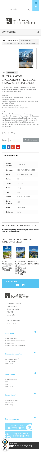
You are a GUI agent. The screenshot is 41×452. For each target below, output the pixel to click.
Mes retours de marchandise (15, 341)
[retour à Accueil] (4, 40)
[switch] (5, 448)
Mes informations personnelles (16, 345)
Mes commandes (11, 338)
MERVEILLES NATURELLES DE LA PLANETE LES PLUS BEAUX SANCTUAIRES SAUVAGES (20, 268)
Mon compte (10, 333)
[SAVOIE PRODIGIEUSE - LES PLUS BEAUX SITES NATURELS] (7, 252)
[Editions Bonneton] (20, 20)
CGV (6, 382)
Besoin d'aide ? (10, 395)
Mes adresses (9, 343)
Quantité (4, 140)
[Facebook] (17, 285)
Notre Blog (9, 363)
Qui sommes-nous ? (12, 359)
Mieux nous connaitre (13, 354)
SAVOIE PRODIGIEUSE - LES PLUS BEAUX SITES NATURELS (7, 266)
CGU (6, 384)
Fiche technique (11, 155)
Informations (10, 374)
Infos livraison (10, 402)
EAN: (3, 72)
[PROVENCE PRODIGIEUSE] (33, 252)
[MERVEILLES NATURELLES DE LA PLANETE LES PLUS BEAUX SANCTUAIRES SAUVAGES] (20, 252)
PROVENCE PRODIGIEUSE (33, 263)
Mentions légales (11, 380)
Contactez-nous (10, 361)
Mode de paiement (11, 400)
